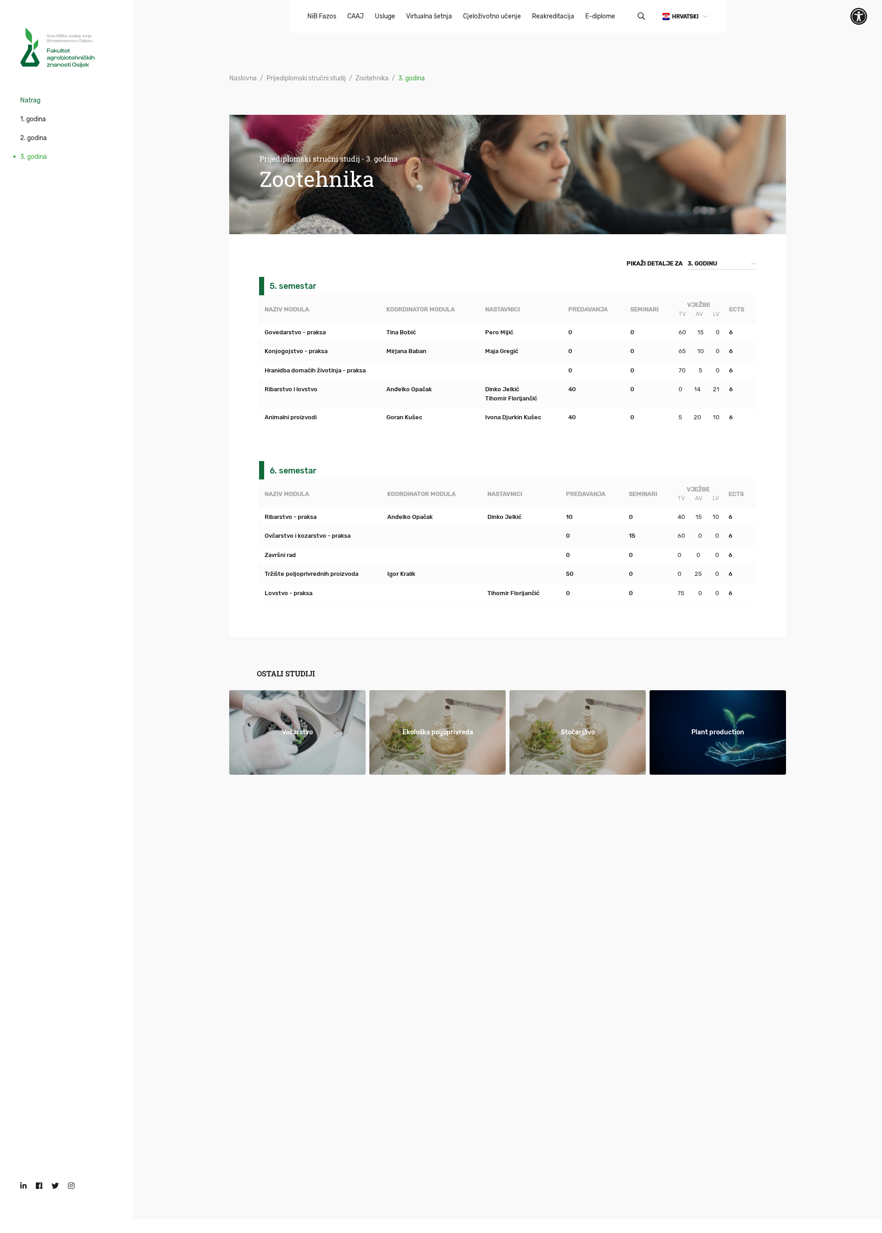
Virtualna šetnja (429, 16)
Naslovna (243, 78)
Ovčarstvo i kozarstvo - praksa (308, 535)
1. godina (33, 119)
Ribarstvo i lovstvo (291, 389)
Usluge (385, 16)
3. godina (33, 157)
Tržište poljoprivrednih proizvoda (311, 573)
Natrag (30, 100)
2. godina (33, 138)
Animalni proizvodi (291, 417)
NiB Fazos (321, 16)
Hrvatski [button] (685, 16)
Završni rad (280, 555)
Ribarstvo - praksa (291, 516)
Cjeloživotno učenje (492, 16)
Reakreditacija (553, 16)
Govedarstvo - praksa (295, 332)
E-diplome (600, 16)
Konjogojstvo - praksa (296, 351)
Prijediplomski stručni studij (306, 78)
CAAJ (355, 16)
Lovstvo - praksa (288, 593)
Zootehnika (372, 78)
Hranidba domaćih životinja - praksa (315, 370)
